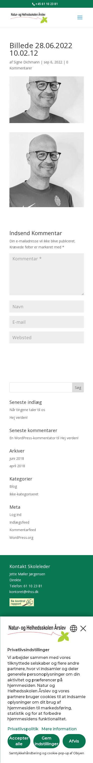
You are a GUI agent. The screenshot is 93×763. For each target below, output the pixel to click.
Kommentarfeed (22, 529)
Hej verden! (18, 417)
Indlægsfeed (19, 522)
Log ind (15, 514)
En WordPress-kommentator (32, 438)
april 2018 (17, 465)
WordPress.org (21, 537)
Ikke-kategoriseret (23, 494)
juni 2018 (16, 458)
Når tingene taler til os (27, 409)
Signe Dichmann (27, 62)
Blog (13, 486)
